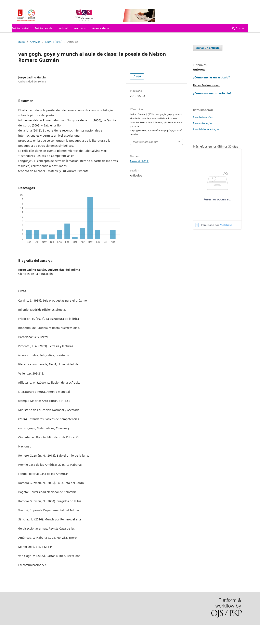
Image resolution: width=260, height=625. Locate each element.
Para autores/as (202, 123)
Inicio (21, 42)
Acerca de (99, 28)
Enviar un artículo (208, 48)
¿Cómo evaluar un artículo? (212, 93)
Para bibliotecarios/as (206, 129)
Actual (63, 28)
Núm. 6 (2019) (53, 42)
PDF (138, 76)
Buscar (240, 28)
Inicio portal (20, 28)
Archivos (80, 28)
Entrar (244, 3)
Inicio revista (44, 28)
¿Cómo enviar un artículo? (211, 77)
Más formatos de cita (145, 142)
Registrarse (229, 3)
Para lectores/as (202, 117)
